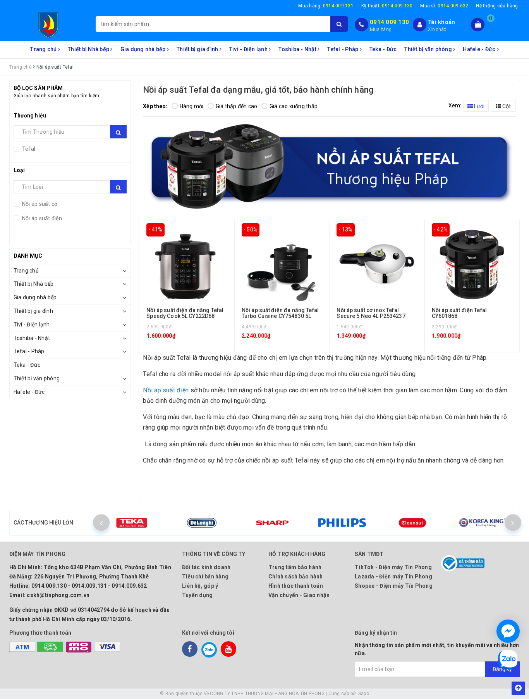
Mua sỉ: (444, 6)
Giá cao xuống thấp (294, 106)
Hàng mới (192, 106)
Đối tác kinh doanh (206, 567)
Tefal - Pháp (343, 49)
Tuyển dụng (197, 595)
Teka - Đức (383, 49)
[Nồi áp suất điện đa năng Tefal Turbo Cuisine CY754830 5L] (282, 263)
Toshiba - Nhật (298, 49)
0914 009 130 (389, 22)
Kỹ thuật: (387, 6)
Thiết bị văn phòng (428, 49)
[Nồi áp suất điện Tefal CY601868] (472, 263)
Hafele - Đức (479, 49)
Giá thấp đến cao (237, 106)
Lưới (478, 106)
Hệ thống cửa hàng (497, 6)
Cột (506, 106)
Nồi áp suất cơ (39, 204)
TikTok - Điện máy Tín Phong (393, 567)
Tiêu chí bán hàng (205, 576)
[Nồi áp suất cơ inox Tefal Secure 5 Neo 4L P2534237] (377, 263)
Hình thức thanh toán (295, 586)
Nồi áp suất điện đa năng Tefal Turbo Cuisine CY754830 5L (280, 313)
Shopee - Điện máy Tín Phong (394, 586)
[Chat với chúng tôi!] (508, 631)
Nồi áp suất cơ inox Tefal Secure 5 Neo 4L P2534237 (371, 313)
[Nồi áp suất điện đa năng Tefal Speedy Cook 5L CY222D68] (186, 263)
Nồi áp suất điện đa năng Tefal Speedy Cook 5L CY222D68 (184, 313)
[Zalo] (209, 649)
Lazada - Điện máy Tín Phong (393, 576)
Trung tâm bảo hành (295, 567)
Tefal (28, 149)
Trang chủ (44, 49)
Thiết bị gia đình (198, 49)
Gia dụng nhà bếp (143, 49)
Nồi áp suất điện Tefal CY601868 (459, 313)
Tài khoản (441, 22)
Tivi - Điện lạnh (249, 49)
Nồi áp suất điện (41, 218)
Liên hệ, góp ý (200, 586)
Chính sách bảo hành (295, 576)
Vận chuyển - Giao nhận (299, 595)
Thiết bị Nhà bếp (89, 49)
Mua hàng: (326, 6)
